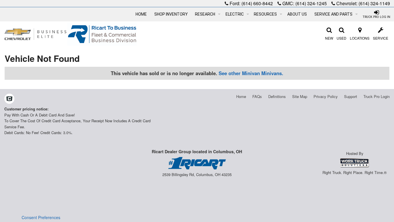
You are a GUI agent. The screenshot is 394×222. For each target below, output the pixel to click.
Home (141, 14)
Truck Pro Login (376, 96)
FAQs (257, 96)
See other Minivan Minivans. (251, 73)
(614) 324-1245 (311, 3)
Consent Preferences (41, 217)
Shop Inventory (171, 14)
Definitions (277, 96)
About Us (297, 14)
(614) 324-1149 (374, 3)
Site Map (299, 96)
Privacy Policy (326, 96)
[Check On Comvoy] (9, 99)
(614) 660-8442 (257, 3)
